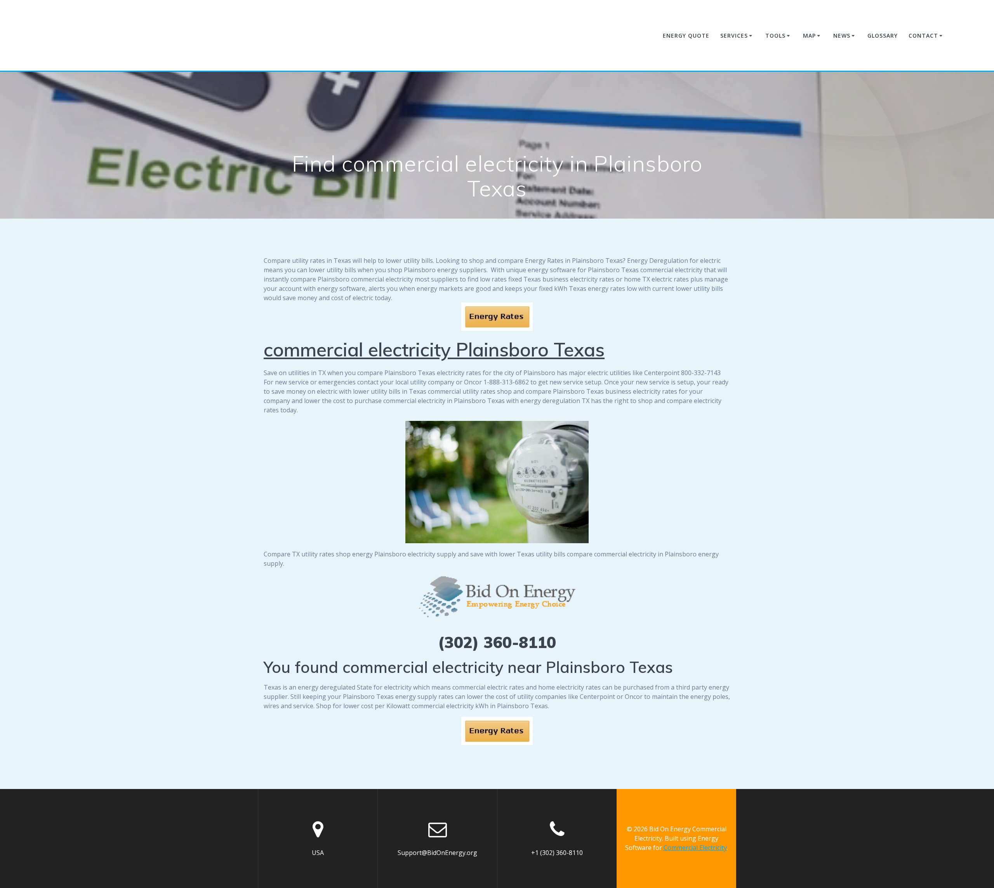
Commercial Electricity (695, 847)
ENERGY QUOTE (686, 35)
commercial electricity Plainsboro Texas (434, 349)
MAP (809, 35)
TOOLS (775, 35)
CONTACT (923, 35)
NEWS (841, 35)
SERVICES (734, 35)
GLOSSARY (882, 35)
